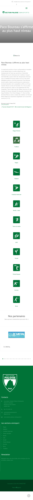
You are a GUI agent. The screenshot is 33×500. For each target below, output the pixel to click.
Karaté (4, 440)
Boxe (4, 446)
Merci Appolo (16, 487)
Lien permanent (5, 104)
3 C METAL (6, 347)
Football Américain (8, 431)
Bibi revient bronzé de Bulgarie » (23, 107)
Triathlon (5, 448)
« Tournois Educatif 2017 (7, 107)
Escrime (5, 444)
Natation (5, 429)
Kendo (4, 435)
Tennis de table (7, 433)
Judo (4, 438)
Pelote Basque (6, 442)
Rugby (4, 427)
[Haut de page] (28, 495)
